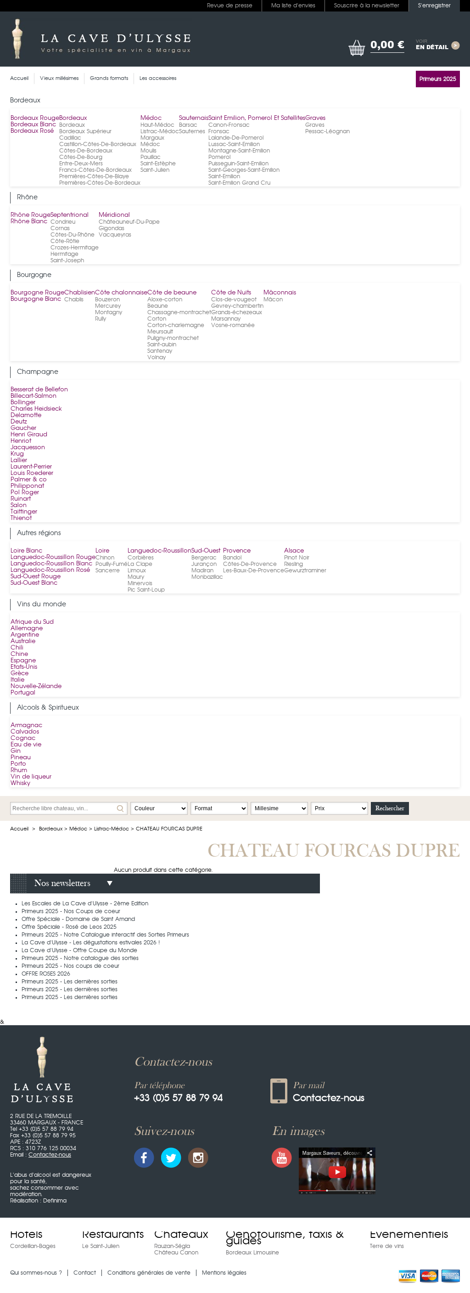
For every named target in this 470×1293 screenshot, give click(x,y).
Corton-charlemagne (175, 325)
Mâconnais (279, 293)
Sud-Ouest (205, 551)
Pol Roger (25, 493)
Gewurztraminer (305, 570)
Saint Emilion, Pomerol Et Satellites (256, 118)
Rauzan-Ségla (172, 1246)
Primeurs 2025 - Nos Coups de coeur (71, 911)
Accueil (19, 828)
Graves (315, 118)
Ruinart (21, 499)
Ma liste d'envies (293, 5)
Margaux (152, 138)
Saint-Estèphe (158, 163)
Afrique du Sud (32, 622)
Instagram (198, 1157)
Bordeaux (73, 118)
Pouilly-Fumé (111, 564)
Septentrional (69, 215)
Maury (136, 577)
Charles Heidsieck (36, 409)
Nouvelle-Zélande (36, 686)
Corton (156, 319)
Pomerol (219, 157)
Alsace (294, 551)
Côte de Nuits (231, 293)
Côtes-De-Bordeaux (85, 150)
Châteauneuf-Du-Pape (129, 222)
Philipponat (27, 486)
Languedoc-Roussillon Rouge (53, 557)
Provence (237, 551)
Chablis (74, 299)
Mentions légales (224, 1273)
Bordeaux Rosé (32, 131)
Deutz (19, 422)
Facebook (144, 1157)
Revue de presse (229, 5)
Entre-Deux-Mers (81, 163)
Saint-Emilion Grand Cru (239, 183)
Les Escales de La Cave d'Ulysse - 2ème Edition (85, 903)
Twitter (171, 1157)
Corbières (141, 557)
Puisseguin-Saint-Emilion (238, 163)
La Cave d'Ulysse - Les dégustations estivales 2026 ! (91, 942)
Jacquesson (28, 448)
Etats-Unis (24, 667)
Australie (23, 641)
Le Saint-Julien (100, 1246)
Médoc (151, 118)
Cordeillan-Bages (33, 1246)
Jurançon (204, 564)
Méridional (114, 215)
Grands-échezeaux (236, 312)
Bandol (232, 557)
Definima (55, 1200)
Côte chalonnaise (121, 293)
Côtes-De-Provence (250, 564)
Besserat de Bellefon (39, 390)
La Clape (140, 564)
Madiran (202, 570)
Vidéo (337, 1170)
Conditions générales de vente (148, 1273)
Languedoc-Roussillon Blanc (51, 564)
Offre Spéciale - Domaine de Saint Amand (78, 919)
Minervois (140, 583)
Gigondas (111, 228)
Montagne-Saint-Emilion (239, 150)
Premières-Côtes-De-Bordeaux (99, 183)
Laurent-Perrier (31, 467)
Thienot (21, 518)
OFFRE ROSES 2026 (46, 974)
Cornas (60, 228)
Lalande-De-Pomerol (235, 138)
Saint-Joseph (67, 260)
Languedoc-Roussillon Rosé (50, 570)
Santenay (159, 351)
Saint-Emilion (224, 176)
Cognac (23, 738)
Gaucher (23, 428)
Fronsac (218, 131)
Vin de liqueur (31, 777)
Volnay (156, 357)
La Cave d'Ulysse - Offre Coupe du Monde (79, 950)
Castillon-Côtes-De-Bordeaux (97, 144)
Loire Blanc (26, 551)
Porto (18, 764)
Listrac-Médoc (159, 131)
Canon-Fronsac (229, 125)
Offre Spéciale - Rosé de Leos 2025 (69, 927)
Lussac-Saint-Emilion (234, 144)
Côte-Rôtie (64, 241)
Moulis (148, 150)
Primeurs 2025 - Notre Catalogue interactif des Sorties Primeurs (105, 934)
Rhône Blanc (29, 222)
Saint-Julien (154, 170)
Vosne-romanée (233, 325)
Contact (84, 1273)
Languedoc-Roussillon (159, 551)
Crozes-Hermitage (74, 247)
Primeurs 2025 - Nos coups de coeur (70, 966)
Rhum (19, 771)
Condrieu (62, 222)
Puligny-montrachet (173, 338)
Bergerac (204, 557)
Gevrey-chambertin (237, 306)
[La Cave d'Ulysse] (101, 39)
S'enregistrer (434, 5)
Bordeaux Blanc (33, 125)
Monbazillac (207, 577)
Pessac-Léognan (327, 131)
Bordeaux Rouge (35, 118)
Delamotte (26, 415)
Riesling (293, 564)
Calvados (25, 732)
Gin (16, 751)
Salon (19, 505)
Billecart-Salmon (33, 396)
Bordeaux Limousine (252, 1252)
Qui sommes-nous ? (36, 1273)
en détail (432, 45)
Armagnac (26, 725)
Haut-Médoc (157, 125)
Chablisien (79, 293)
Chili (17, 648)
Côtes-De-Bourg (80, 157)
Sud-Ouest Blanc (34, 583)
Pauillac (150, 157)
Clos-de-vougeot (234, 299)
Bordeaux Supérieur (85, 131)
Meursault (160, 331)
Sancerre (107, 570)
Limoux (137, 570)
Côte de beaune (171, 293)
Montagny (108, 312)
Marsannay (226, 319)
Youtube (282, 1157)
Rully (100, 319)
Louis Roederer (32, 473)
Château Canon (176, 1252)
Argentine (25, 635)
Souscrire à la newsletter (366, 5)
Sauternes (192, 131)
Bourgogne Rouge (37, 293)
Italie (17, 680)
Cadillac (70, 138)
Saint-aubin (161, 344)
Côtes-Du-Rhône (72, 234)
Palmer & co (29, 480)
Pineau (21, 758)
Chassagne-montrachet (179, 312)
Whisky (20, 783)
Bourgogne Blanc (36, 299)
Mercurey (108, 306)
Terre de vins (387, 1246)
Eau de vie (26, 745)
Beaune (157, 306)
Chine (19, 654)
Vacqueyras (115, 234)
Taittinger (24, 512)
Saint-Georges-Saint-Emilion (244, 170)
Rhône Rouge (30, 215)
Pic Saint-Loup (146, 590)
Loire (102, 551)
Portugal (23, 693)
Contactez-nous (49, 1154)
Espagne (23, 661)
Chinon (104, 557)
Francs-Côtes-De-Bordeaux (95, 170)
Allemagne (27, 629)
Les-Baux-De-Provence (253, 570)
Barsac (188, 125)
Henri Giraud (29, 435)
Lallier (19, 460)
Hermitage (64, 254)
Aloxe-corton (164, 299)
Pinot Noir (296, 557)
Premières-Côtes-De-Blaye (94, 176)
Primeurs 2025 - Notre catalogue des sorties (80, 958)
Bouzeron (107, 299)
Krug (17, 454)
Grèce (19, 674)
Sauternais (193, 118)
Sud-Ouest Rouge (36, 577)
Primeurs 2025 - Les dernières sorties (70, 981)
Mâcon (273, 299)
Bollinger (23, 403)
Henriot (21, 441)
